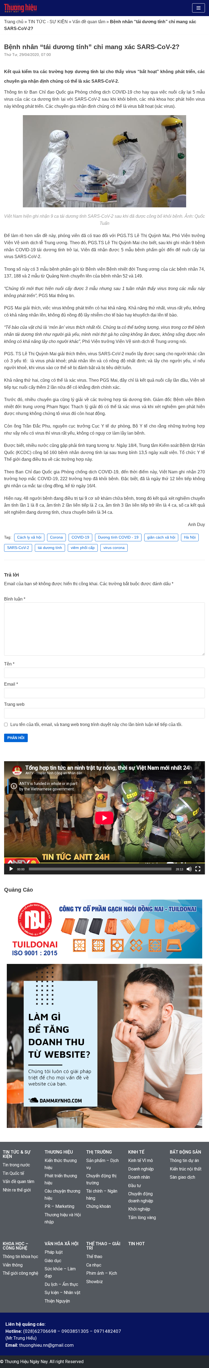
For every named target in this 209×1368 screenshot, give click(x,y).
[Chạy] (11, 869)
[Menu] (198, 8)
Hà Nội (190, 537)
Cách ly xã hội (29, 537)
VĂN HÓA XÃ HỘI (61, 1243)
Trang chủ (13, 21)
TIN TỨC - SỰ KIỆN (48, 21)
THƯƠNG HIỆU (59, 1152)
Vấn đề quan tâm (88, 21)
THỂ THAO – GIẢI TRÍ (103, 1246)
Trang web (14, 704)
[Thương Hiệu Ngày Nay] (20, 8)
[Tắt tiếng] (189, 869)
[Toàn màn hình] (198, 869)
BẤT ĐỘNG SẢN (185, 1152)
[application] (104, 817)
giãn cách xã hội (161, 537)
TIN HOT (136, 1243)
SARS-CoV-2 (18, 548)
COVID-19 (80, 537)
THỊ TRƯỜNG (99, 1152)
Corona (56, 537)
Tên (9, 664)
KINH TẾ (136, 1152)
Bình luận (14, 599)
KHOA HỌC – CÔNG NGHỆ (15, 1246)
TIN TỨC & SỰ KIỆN (16, 1154)
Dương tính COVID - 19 (118, 537)
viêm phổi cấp (83, 548)
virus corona (114, 548)
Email (11, 684)
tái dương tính (50, 548)
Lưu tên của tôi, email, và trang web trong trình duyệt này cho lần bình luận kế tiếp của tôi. (96, 724)
